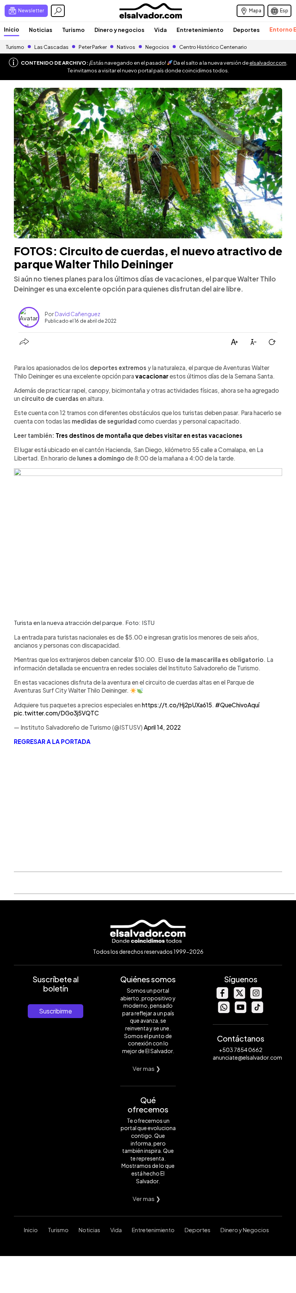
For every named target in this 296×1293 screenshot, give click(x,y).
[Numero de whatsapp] (223, 1011)
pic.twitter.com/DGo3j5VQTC (56, 713)
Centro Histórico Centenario (213, 47)
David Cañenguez (77, 313)
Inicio (11, 29)
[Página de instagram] (256, 996)
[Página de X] (239, 996)
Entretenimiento (200, 29)
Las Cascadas (51, 47)
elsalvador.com (267, 63)
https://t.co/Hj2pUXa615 (177, 704)
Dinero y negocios (119, 29)
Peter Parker (93, 47)
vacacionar (151, 376)
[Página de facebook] (222, 996)
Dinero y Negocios (244, 1229)
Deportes (246, 29)
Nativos (126, 47)
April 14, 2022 (162, 727)
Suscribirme (55, 1011)
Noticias (40, 29)
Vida (160, 29)
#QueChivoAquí (237, 704)
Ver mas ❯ (147, 1068)
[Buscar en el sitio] (58, 11)
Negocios (157, 47)
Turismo (73, 29)
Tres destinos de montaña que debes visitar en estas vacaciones (149, 435)
